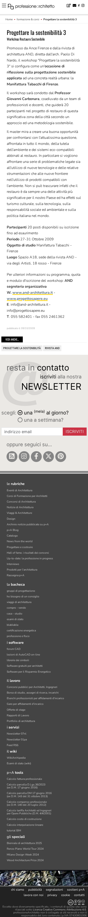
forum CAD (14, 649)
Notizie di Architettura (20, 507)
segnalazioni (54, 889)
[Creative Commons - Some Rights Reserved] (44, 902)
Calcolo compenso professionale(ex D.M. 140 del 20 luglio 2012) (27, 803)
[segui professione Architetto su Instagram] (24, 456)
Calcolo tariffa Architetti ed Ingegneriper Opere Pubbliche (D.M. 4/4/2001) (29, 812)
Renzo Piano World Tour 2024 (25, 849)
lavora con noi (33, 895)
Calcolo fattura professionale (24, 779)
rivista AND (52, 348)
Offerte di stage (16, 710)
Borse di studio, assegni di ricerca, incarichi (33, 692)
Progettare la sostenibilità (22, 348)
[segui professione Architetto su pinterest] (60, 456)
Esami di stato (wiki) (19, 763)
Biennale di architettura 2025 (24, 843)
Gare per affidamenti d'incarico (25, 704)
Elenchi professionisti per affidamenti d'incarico (35, 698)
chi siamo (17, 889)
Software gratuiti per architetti (25, 666)
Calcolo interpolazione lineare (25, 825)
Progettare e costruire (20, 547)
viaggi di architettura (19, 602)
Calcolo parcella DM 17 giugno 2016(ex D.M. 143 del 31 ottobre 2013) (29, 794)
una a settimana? (43, 420)
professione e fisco (18, 636)
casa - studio (14, 613)
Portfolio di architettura (21, 721)
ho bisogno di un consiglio (23, 596)
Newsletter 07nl (16, 733)
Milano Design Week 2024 (23, 854)
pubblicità (35, 889)
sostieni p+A (76, 889)
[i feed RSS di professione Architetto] (12, 456)
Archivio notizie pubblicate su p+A (28, 524)
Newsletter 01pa (17, 739)
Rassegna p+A (15, 575)
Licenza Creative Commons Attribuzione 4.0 (59, 909)
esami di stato (15, 619)
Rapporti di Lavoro (18, 715)
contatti (79, 895)
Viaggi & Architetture (19, 513)
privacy (52, 895)
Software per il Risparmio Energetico (29, 672)
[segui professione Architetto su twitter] (48, 456)
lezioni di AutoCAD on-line (23, 654)
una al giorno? (46, 412)
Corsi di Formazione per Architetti (27, 496)
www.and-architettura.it (32, 292)
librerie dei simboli (18, 660)
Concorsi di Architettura (21, 501)
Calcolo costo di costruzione (24, 819)
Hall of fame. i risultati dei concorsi (28, 553)
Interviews (13, 564)
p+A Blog (13, 530)
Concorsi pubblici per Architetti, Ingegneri (32, 687)
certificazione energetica (21, 630)
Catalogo (12, 535)
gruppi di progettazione (21, 591)
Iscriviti (75, 431)
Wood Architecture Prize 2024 (25, 860)
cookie (65, 895)
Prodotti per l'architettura (22, 569)
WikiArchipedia (16, 758)
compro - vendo (16, 608)
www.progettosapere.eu (27, 298)
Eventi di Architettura (19, 490)
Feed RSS (12, 745)
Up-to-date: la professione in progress (30, 558)
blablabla (12, 625)
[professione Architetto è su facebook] (36, 456)
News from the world (19, 541)
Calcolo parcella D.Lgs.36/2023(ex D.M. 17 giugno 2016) (26, 786)
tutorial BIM (14, 830)
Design (11, 519)
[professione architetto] (34, 7)
